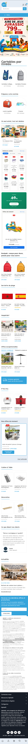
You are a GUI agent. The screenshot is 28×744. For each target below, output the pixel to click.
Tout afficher (22, 459)
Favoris (14, 741)
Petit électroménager (19, 638)
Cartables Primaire (20, 84)
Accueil (2, 741)
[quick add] (12, 130)
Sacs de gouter (12, 153)
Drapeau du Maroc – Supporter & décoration (20, 408)
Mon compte (8, 741)
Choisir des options (8, 452)
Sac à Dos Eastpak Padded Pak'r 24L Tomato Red (6, 275)
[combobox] (14, 8)
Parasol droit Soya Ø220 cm (19, 367)
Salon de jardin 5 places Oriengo (12, 444)
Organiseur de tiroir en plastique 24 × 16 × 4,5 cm (21, 486)
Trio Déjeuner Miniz (8, 141)
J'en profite (14, 203)
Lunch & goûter (7, 111)
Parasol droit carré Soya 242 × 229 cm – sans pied (6, 367)
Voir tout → (22, 150)
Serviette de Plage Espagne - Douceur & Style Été (20, 304)
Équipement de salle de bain (18, 639)
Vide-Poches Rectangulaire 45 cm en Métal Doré (6, 516)
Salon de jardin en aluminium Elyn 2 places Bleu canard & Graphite (20, 334)
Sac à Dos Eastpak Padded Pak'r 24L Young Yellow (20, 275)
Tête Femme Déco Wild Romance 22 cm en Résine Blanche (20, 516)
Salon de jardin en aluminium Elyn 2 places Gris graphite (6, 334)
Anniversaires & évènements (9, 642)
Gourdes (19, 153)
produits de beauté (9, 641)
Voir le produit (14, 247)
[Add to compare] (12, 127)
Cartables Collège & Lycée (7, 84)
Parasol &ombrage (7, 350)
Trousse (20, 111)
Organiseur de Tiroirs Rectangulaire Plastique (6, 486)
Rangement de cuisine (7, 639)
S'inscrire (6, 613)
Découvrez (14, 36)
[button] (26, 4)
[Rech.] (20, 741)
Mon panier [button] (25, 741)
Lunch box (5, 153)
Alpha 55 (10, 735)
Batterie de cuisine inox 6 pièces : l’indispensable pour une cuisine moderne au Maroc (11, 585)
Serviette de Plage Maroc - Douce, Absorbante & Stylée (6, 304)
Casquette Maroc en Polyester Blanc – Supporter (6, 408)
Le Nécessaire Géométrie (18, 141)
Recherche (25, 8)
